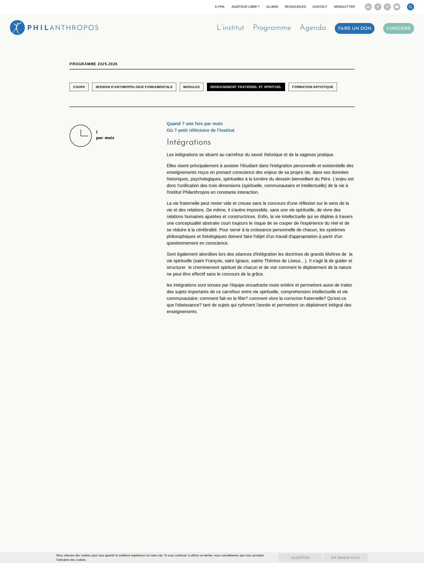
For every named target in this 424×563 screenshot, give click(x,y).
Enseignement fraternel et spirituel (246, 87)
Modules (191, 87)
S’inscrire (398, 29)
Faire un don (354, 29)
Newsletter (344, 6)
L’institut (230, 28)
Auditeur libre (244, 6)
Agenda (313, 28)
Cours (79, 87)
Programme (272, 28)
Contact (319, 6)
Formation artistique (312, 87)
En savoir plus (345, 557)
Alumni (272, 6)
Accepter (300, 557)
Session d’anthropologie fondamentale (134, 87)
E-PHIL (220, 6)
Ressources (295, 6)
